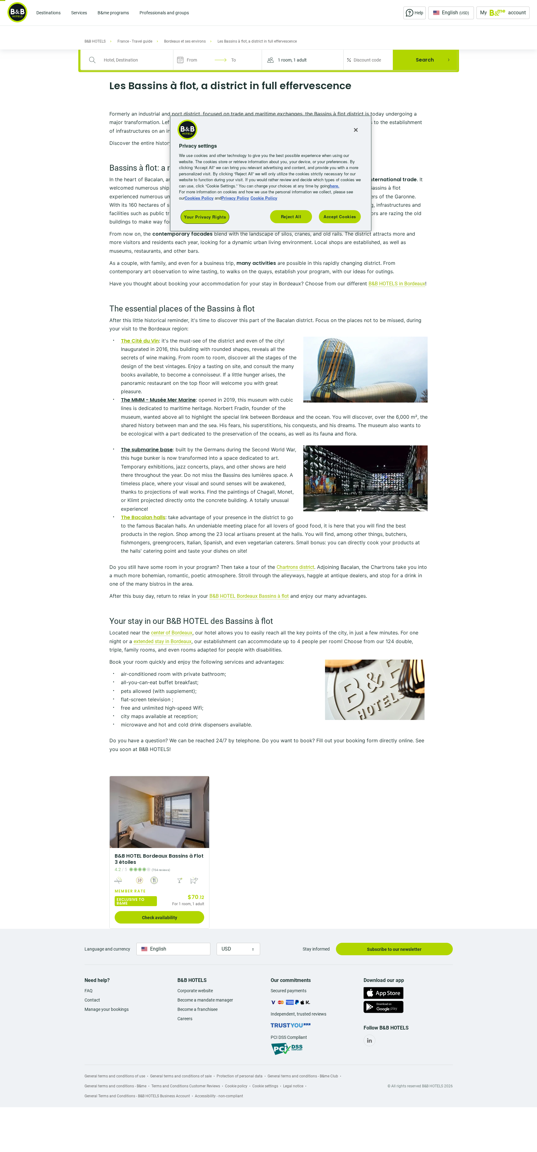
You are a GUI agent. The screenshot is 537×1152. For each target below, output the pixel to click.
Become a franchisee (197, 1009)
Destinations (48, 12)
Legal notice (293, 1086)
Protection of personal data (240, 1076)
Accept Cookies (340, 216)
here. (334, 186)
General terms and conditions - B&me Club (303, 1076)
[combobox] (131, 60)
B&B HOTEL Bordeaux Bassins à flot (249, 596)
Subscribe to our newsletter (394, 949)
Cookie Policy (263, 198)
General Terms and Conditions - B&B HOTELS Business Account (137, 1096)
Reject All (291, 216)
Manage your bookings (107, 1009)
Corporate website (195, 990)
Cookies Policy (199, 198)
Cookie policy (236, 1086)
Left (116, 812)
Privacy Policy (235, 198)
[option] (159, 852)
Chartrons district (295, 567)
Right (202, 812)
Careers (184, 1018)
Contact (92, 1000)
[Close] (356, 130)
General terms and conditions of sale (181, 1076)
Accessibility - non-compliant (219, 1096)
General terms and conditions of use (115, 1076)
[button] (303, 60)
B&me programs (113, 12)
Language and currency (107, 949)
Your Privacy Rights (205, 217)
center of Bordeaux (171, 633)
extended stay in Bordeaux (162, 641)
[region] (271, 173)
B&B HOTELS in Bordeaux (397, 284)
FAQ (89, 990)
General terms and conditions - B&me (115, 1086)
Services (79, 12)
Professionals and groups (164, 12)
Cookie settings (265, 1086)
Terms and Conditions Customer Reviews (185, 1086)
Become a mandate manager (205, 1000)
